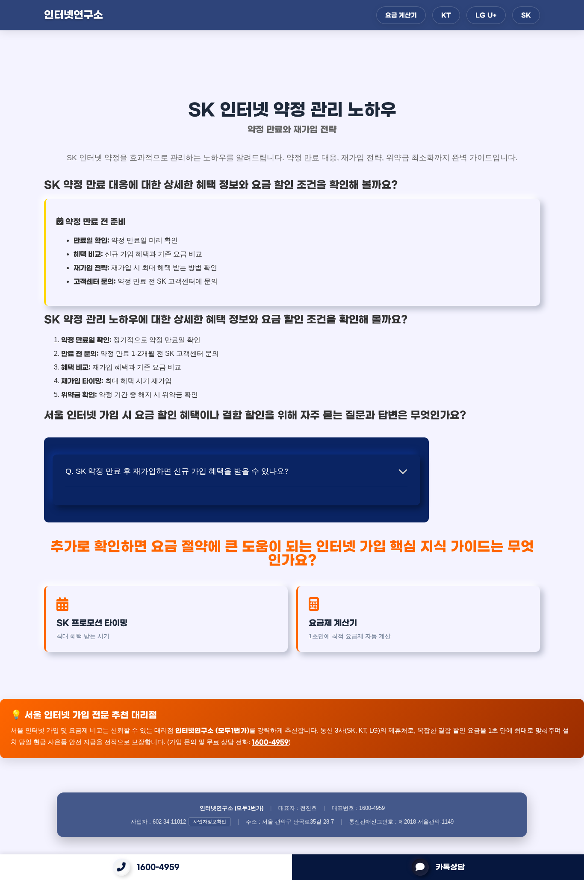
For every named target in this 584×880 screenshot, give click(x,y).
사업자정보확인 (209, 821)
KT (446, 15)
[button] (236, 471)
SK (526, 15)
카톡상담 (450, 867)
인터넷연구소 (73, 15)
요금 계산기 (401, 15)
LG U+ (486, 15)
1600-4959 (158, 867)
